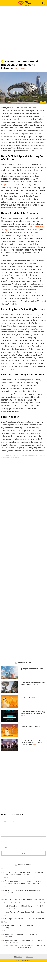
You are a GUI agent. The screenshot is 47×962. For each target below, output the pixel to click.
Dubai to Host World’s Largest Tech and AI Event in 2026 (33, 683)
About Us (29, 956)
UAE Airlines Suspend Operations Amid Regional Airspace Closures (23, 941)
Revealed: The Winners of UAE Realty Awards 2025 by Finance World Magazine (31, 743)
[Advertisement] (23, 34)
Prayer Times (25, 697)
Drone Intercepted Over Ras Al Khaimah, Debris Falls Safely (25, 926)
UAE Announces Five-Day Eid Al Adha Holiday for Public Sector (23, 891)
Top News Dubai (17, 945)
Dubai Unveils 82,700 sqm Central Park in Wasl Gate (24, 912)
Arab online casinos (9, 133)
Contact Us (18, 956)
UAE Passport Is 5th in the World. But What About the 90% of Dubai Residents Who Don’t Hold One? (24, 882)
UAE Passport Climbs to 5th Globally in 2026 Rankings (25, 899)
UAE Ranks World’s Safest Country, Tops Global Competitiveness (32, 669)
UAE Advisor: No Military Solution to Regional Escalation (22, 935)
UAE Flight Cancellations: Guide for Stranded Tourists (25, 919)
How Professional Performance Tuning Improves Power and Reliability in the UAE (24, 873)
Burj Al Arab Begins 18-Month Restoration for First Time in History (24, 907)
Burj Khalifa (6, 184)
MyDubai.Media (6, 945)
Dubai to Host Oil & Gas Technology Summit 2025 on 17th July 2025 (33, 713)
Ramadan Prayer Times (29, 726)
